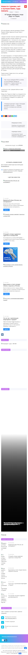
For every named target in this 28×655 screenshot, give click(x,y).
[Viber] (10, 116)
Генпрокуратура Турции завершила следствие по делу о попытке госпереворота (5, 134)
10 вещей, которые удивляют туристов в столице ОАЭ (12, 234)
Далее (6, 210)
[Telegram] (16, 116)
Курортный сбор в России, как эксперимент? (12, 200)
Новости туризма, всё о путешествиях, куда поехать (10, 8)
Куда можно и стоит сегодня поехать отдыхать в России (11, 285)
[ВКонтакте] (2, 116)
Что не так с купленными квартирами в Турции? (10, 318)
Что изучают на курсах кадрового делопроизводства (14, 523)
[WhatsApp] (12, 116)
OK (20, 653)
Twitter (5, 334)
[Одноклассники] (4, 116)
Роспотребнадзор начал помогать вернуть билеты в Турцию (12, 146)
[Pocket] (8, 116)
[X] (6, 116)
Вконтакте (2, 334)
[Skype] (14, 116)
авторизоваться (5, 166)
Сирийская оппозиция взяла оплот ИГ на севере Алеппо (5, 124)
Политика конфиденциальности (9, 636)
